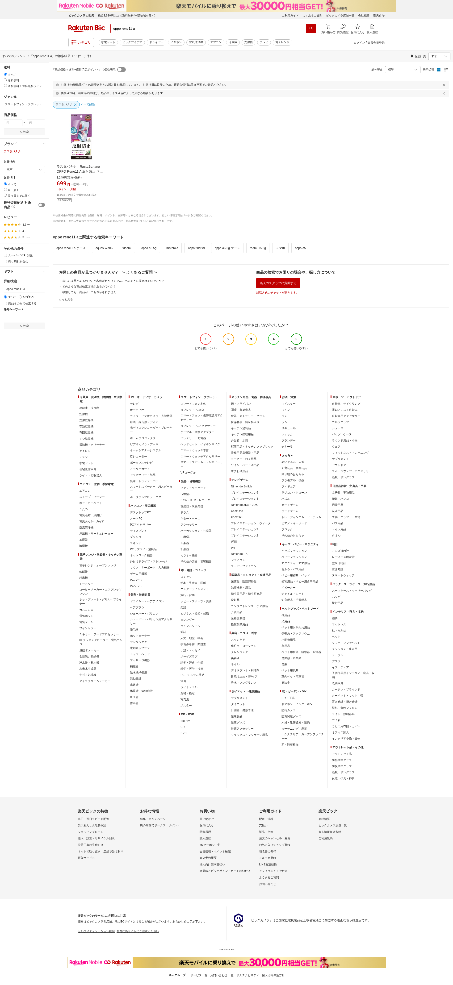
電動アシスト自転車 (344, 409)
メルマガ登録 (267, 858)
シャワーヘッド (140, 654)
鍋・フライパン (241, 403)
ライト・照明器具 (90, 475)
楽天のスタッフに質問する (278, 283)
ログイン (359, 42)
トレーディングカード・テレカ (301, 517)
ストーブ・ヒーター (92, 497)
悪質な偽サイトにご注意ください (138, 931)
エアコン (216, 42)
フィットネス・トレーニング (350, 452)
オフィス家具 (340, 732)
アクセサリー (188, 524)
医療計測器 (238, 618)
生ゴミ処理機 (87, 675)
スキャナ (135, 543)
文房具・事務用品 (343, 492)
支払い (263, 825)
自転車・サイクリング (346, 403)
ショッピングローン (90, 832)
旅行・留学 (187, 595)
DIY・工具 (288, 698)
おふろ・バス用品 (292, 569)
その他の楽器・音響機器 (196, 561)
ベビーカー (288, 587)
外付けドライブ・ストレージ (148, 561)
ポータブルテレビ (141, 462)
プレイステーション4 (244, 498)
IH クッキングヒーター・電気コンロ (100, 642)
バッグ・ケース (342, 434)
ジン (284, 416)
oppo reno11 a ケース (71, 248)
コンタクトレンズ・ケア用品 (249, 606)
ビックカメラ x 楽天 (81, 15)
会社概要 (363, 15)
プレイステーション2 (244, 535)
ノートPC (136, 518)
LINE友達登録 (268, 864)
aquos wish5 (104, 248)
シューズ (337, 428)
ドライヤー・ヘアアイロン (147, 601)
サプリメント (239, 698)
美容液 (235, 658)
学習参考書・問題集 (193, 644)
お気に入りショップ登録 (274, 845)
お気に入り (207, 825)
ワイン (285, 409)
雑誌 (183, 632)
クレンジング (239, 652)
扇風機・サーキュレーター (96, 533)
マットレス (339, 624)
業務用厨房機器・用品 (245, 452)
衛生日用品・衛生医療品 (246, 593)
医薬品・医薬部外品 (243, 581)
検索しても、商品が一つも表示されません (89, 292)
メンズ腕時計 (340, 551)
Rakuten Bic (86, 28)
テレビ (264, 42)
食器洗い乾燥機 (89, 656)
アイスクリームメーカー (94, 681)
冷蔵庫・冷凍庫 (89, 408)
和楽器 (184, 549)
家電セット (108, 42)
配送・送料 (266, 819)
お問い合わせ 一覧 (222, 975)
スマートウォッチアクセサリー (200, 456)
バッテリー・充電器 (193, 438)
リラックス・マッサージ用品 (249, 734)
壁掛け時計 (339, 563)
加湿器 (83, 539)
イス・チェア (340, 667)
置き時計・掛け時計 (344, 701)
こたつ (83, 509)
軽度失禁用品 (239, 624)
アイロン (85, 451)
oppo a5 (300, 248)
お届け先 (9, 161)
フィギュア (288, 486)
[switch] (41, 205)
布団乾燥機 (86, 432)
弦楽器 (184, 543)
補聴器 (134, 666)
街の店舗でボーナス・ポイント (160, 825)
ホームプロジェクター (144, 438)
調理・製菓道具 (241, 409)
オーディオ (137, 409)
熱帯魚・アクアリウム (295, 633)
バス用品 (337, 523)
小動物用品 (288, 639)
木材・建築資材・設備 (295, 722)
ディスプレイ (138, 530)
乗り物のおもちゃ (292, 474)
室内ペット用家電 (292, 676)
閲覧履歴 (205, 832)
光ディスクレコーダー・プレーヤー (151, 430)
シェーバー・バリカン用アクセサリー (151, 621)
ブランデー (288, 440)
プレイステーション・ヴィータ (251, 523)
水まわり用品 (239, 471)
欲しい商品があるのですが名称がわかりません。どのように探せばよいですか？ (113, 281)
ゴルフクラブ (340, 422)
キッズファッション (294, 551)
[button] (24, 144)
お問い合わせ (267, 884)
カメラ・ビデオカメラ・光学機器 (151, 416)
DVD (183, 733)
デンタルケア (138, 642)
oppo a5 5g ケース (227, 248)
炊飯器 (83, 571)
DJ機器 (185, 537)
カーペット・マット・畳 (347, 695)
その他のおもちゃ (292, 535)
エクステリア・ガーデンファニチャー (302, 736)
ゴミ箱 (336, 720)
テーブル (337, 655)
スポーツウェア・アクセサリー (352, 471)
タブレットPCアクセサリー (198, 426)
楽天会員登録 (376, 42)
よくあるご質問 (312, 15)
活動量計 (135, 678)
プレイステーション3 (244, 529)
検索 (26, 131)
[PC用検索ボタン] (311, 28)
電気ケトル (86, 622)
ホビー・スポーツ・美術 (196, 601)
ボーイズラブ (188, 656)
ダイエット (238, 704)
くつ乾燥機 (86, 438)
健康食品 (236, 716)
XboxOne (237, 511)
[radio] (5, 74)
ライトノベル (188, 687)
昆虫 (284, 664)
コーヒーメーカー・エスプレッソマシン (100, 591)
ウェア (336, 446)
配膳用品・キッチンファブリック (252, 446)
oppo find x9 (196, 248)
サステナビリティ (247, 975)
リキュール (288, 428)
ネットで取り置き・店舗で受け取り (100, 851)
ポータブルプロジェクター (147, 497)
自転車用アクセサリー (346, 416)
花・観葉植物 (289, 744)
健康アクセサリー (242, 728)
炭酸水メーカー (89, 650)
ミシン (83, 457)
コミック (186, 576)
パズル (285, 498)
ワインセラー (87, 628)
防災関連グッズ (291, 716)
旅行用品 (337, 603)
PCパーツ (136, 580)
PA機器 (185, 494)
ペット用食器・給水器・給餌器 (301, 652)
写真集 (184, 699)
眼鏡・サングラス (343, 477)
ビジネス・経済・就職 (194, 613)
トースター (86, 584)
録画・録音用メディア (144, 422)
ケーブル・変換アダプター (197, 432)
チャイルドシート (292, 593)
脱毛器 (134, 629)
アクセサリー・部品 (142, 475)
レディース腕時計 (343, 557)
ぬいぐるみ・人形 (292, 462)
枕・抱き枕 (339, 630)
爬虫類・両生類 (291, 658)
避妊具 (235, 600)
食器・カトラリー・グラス (248, 416)
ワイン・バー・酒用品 (245, 465)
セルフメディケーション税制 (96, 931)
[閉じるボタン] (444, 85)
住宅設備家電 (87, 469)
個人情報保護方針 (330, 832)
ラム (284, 422)
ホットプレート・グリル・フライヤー (100, 601)
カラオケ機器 (188, 555)
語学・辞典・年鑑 (191, 662)
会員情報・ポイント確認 (215, 851)
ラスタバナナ (12, 151)
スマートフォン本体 (193, 403)
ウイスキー (288, 403)
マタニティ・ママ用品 (295, 563)
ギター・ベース (190, 518)
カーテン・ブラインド (346, 689)
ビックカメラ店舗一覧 (340, 15)
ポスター (186, 705)
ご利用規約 (326, 838)
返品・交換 (266, 832)
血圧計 (134, 697)
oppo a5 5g (148, 248)
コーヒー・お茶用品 (243, 459)
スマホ (280, 248)
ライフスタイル (190, 626)
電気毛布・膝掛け (90, 515)
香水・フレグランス (243, 682)
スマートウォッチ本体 (194, 450)
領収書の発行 (267, 851)
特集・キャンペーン (153, 819)
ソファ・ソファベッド (346, 642)
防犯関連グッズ (342, 760)
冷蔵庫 (233, 42)
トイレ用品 (339, 529)
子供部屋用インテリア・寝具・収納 (353, 675)
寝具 (335, 618)
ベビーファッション (294, 557)
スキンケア (238, 639)
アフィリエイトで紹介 (273, 871)
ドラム (184, 512)
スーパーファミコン (243, 566)
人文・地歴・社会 (191, 638)
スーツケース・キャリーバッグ (352, 590)
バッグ (336, 596)
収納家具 (337, 683)
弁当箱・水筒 (239, 440)
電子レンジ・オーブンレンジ (97, 565)
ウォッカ (287, 434)
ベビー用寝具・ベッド (295, 575)
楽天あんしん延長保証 (92, 825)
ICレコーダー (138, 456)
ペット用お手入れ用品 (295, 627)
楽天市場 (379, 15)
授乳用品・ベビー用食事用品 (299, 581)
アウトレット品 (342, 754)
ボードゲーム (289, 511)
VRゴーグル (188, 472)
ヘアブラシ (137, 607)
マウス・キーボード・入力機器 (150, 567)
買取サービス (86, 858)
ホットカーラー (140, 635)
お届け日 (9, 177)
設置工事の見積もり (90, 845)
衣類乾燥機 (86, 426)
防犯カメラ (288, 710)
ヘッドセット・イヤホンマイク (200, 444)
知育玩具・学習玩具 (294, 468)
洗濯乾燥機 (86, 420)
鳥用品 (285, 646)
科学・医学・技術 (191, 668)
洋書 (183, 681)
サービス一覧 (198, 975)
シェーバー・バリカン (144, 613)
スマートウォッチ (343, 575)
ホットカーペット (90, 503)
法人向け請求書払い (212, 864)
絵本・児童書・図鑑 (193, 583)
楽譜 (183, 607)
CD (182, 727)
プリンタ (135, 537)
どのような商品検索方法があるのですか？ (89, 286)
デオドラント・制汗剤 (245, 670)
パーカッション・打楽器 (196, 530)
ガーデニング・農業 (294, 728)
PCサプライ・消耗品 (143, 549)
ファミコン (238, 560)
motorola (172, 248)
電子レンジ (282, 42)
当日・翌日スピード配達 (93, 819)
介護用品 (236, 612)
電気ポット (86, 616)
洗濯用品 (337, 511)
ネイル (235, 664)
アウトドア (339, 465)
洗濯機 (248, 42)
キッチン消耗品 (241, 428)
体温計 (134, 703)
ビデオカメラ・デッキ (144, 444)
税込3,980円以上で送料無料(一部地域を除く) (126, 15)
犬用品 (285, 621)
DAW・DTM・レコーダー (196, 500)
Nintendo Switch (241, 486)
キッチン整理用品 (242, 434)
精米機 (83, 577)
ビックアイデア (132, 42)
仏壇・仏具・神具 (343, 778)
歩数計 (134, 684)
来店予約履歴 (208, 858)
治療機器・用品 (241, 587)
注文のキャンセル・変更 (274, 838)
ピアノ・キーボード (193, 488)
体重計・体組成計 (141, 691)
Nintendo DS (239, 554)
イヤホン (176, 42)
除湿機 (83, 546)
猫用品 (285, 615)
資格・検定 (187, 693)
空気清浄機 (196, 42)
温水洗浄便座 (138, 672)
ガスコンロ (86, 609)
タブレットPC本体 (192, 409)
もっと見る (66, 299)
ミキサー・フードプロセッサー (99, 634)
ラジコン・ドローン (294, 492)
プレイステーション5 (244, 492)
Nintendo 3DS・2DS (244, 505)
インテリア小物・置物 (346, 738)
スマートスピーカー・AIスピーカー (151, 489)
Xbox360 (237, 517)
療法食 (285, 682)
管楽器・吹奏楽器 (191, 506)
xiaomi (126, 248)
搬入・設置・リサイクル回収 (96, 838)
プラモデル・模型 (292, 480)
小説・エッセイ (190, 650)
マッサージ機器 (140, 660)
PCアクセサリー (140, 524)
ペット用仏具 (289, 670)
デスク (336, 661)
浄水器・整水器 (89, 662)
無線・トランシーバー (144, 481)
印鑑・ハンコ (340, 498)
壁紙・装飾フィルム (344, 708)
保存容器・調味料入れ (245, 422)
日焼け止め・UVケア (244, 676)
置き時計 (337, 569)
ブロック (287, 529)
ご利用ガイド (290, 15)
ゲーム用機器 (138, 573)
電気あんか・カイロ (92, 521)
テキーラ (287, 446)
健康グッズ (238, 722)
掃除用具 (337, 505)
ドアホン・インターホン (297, 704)
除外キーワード (14, 309)
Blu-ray (185, 721)
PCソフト (136, 586)
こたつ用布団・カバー (346, 726)
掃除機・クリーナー (92, 444)
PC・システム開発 (192, 675)
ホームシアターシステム (145, 450)
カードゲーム (289, 505)
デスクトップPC (140, 512)
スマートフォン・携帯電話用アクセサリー (201, 417)
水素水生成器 (87, 668)
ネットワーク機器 (141, 555)
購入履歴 (205, 838)
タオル (336, 535)
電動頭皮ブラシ (140, 648)
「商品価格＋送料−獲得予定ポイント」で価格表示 (84, 69)
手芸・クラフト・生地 (346, 517)
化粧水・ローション (243, 646)
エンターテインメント (194, 589)
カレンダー (187, 619)
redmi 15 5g (258, 248)
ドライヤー (156, 42)
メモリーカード (140, 468)
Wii (233, 547)
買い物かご (207, 819)
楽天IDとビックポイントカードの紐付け (225, 871)
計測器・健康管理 (242, 710)
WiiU (234, 541)
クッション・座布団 (344, 649)
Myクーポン (207, 845)
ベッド (336, 636)
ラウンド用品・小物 (344, 440)
